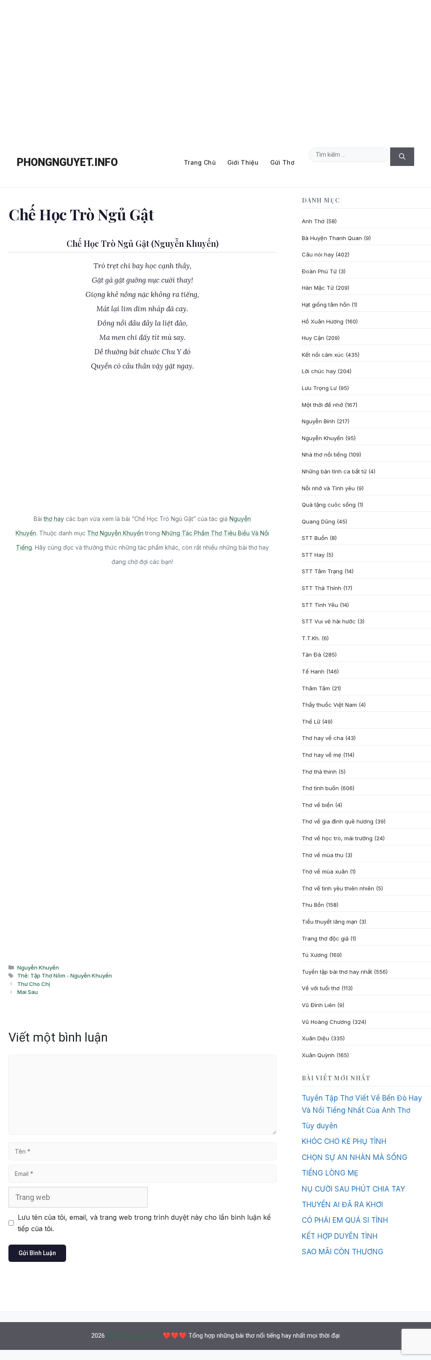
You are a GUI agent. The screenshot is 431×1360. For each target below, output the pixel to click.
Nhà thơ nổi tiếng (324, 454)
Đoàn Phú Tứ (319, 271)
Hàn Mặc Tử (318, 287)
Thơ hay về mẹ (321, 754)
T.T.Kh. (311, 638)
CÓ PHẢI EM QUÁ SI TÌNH (345, 1220)
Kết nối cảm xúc (323, 354)
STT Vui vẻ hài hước (329, 621)
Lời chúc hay (319, 371)
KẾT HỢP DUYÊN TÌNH (340, 1236)
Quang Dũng (318, 521)
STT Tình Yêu (320, 604)
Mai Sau (27, 992)
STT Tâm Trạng (322, 571)
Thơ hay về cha (322, 738)
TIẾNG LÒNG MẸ (330, 1173)
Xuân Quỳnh (318, 1055)
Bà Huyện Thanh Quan (332, 238)
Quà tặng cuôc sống (329, 504)
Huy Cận (313, 337)
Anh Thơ (313, 221)
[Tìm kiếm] (402, 156)
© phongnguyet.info (133, 1335)
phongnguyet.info (67, 162)
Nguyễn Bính (318, 421)
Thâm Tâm (316, 688)
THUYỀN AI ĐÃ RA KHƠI (342, 1204)
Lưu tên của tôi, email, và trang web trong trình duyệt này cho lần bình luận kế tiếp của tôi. (144, 1223)
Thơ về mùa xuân (325, 871)
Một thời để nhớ (322, 404)
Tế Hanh (313, 671)
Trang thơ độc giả (325, 938)
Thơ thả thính (319, 771)
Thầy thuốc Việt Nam (329, 704)
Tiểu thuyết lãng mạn (329, 921)
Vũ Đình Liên (318, 1005)
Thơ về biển (317, 805)
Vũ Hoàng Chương (326, 1021)
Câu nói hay (318, 254)
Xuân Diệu (315, 1038)
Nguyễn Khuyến (38, 967)
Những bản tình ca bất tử (334, 471)
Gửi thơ (282, 162)
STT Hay (313, 554)
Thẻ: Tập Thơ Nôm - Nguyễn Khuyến (64, 975)
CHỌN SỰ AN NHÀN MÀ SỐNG (354, 1157)
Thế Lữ (311, 721)
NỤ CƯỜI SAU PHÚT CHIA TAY (353, 1189)
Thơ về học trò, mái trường (337, 838)
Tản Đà (311, 654)
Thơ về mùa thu (322, 855)
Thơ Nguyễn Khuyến (115, 533)
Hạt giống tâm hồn (326, 304)
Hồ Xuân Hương (322, 321)
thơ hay (54, 518)
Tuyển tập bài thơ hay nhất (337, 971)
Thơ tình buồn (320, 788)
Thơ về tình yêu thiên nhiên (338, 888)
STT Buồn (315, 537)
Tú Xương (314, 954)
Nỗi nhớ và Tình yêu (328, 488)
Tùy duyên (320, 1126)
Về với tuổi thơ (321, 988)
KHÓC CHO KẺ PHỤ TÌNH (344, 1141)
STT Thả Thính (321, 588)
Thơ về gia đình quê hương (337, 821)
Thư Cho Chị (33, 984)
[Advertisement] (215, 69)
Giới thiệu (242, 162)
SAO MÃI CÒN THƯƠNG (342, 1252)
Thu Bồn (313, 904)
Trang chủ (200, 162)
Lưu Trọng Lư (319, 388)
